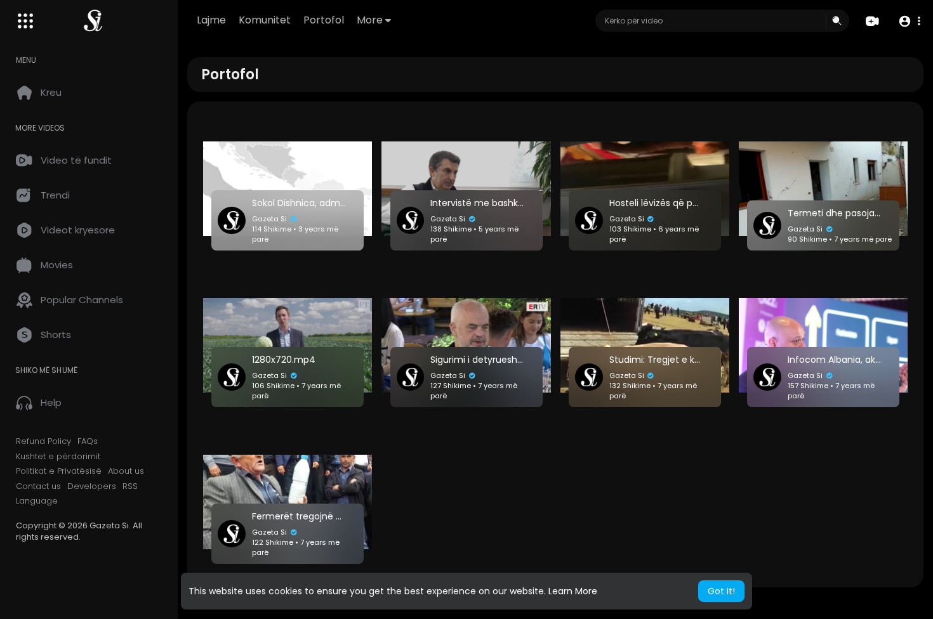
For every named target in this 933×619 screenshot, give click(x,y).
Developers (91, 486)
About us (126, 471)
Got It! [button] (721, 591)
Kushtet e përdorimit (58, 456)
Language (37, 501)
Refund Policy (43, 441)
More (370, 20)
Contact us (38, 486)
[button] (909, 21)
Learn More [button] (572, 591)
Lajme (211, 20)
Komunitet (265, 20)
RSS (130, 486)
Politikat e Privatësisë (59, 471)
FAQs (87, 441)
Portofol (323, 20)
